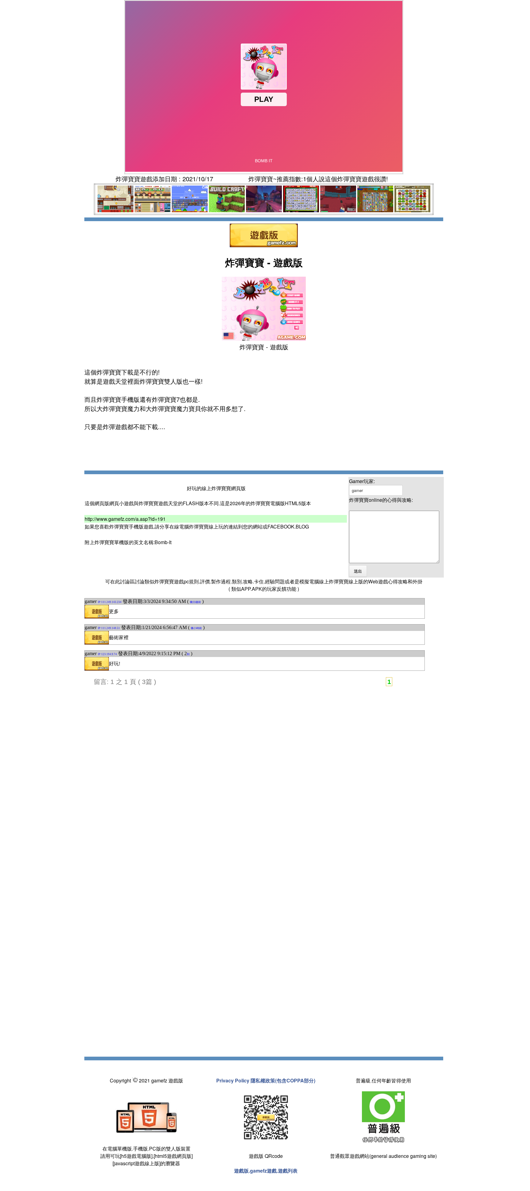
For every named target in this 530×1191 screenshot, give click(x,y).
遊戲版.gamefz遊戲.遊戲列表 (266, 1170)
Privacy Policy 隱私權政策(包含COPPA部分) (265, 1080)
